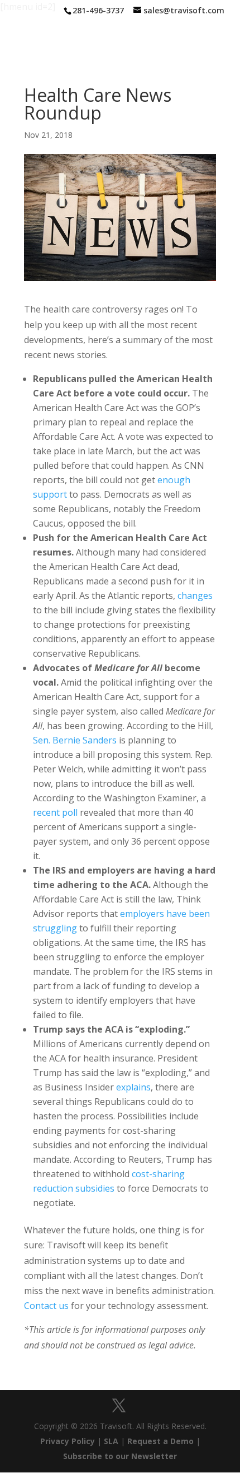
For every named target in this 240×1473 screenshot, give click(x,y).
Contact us (46, 1306)
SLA (111, 1441)
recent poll (55, 812)
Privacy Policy (67, 1441)
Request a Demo (160, 1441)
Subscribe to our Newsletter (120, 1456)
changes (195, 595)
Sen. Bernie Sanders (75, 740)
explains (133, 1087)
